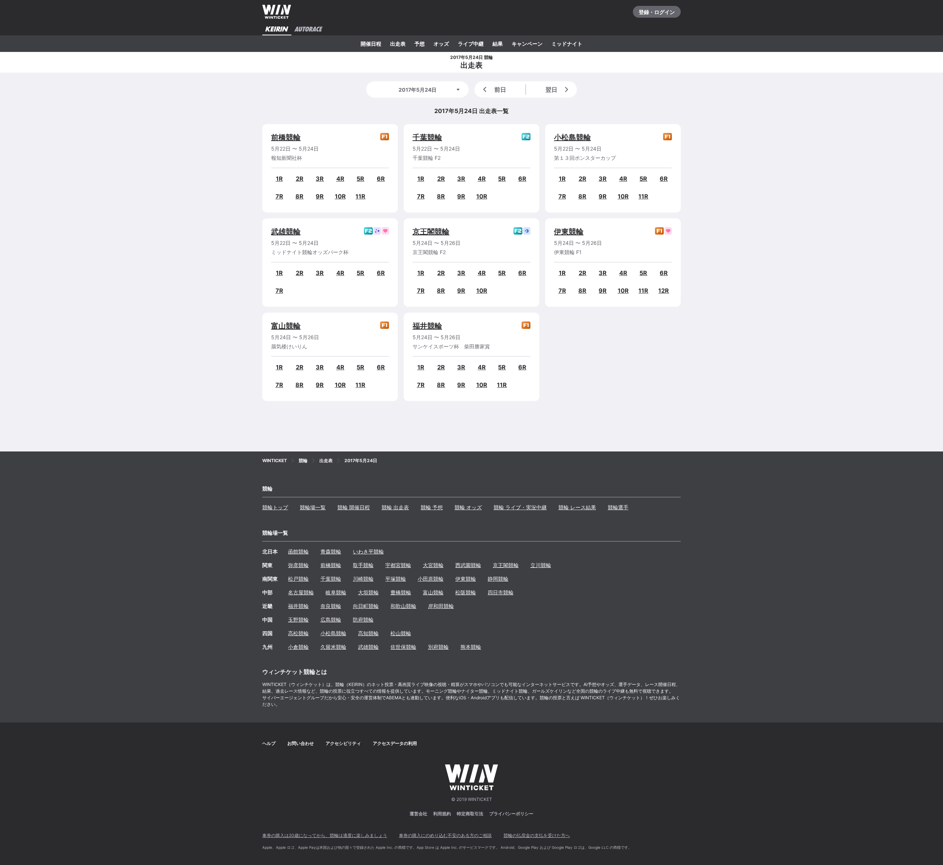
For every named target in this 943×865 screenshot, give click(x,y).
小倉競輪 (298, 647)
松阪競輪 (465, 592)
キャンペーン (527, 44)
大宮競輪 (433, 565)
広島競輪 (330, 619)
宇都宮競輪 (398, 565)
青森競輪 (330, 551)
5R (360, 178)
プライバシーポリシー (511, 813)
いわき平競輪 (368, 551)
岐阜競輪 (336, 592)
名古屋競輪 (301, 592)
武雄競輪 (286, 231)
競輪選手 (618, 507)
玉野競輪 (298, 619)
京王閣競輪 (431, 231)
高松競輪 (298, 633)
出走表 (398, 44)
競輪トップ (275, 507)
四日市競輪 (500, 592)
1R (279, 178)
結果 (497, 44)
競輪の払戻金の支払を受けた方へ (537, 835)
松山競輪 (400, 633)
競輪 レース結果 (577, 507)
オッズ (441, 44)
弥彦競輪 (298, 565)
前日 (500, 89)
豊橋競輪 (400, 592)
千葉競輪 (427, 137)
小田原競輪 (431, 579)
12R (663, 290)
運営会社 (418, 813)
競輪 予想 (432, 507)
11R (360, 196)
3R (320, 178)
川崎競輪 (363, 579)
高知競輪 (368, 633)
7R (279, 196)
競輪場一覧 (313, 507)
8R (299, 196)
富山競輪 (286, 325)
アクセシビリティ (343, 743)
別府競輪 (438, 647)
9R (320, 196)
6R (381, 178)
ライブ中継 (471, 44)
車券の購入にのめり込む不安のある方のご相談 (445, 835)
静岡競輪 (498, 579)
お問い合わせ (300, 743)
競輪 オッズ (468, 507)
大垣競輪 (368, 592)
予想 (419, 44)
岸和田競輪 (441, 606)
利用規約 (442, 813)
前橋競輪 (286, 137)
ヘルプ (269, 743)
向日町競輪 (366, 606)
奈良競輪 (330, 606)
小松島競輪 (572, 137)
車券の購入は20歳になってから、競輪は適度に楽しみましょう (324, 835)
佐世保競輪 (403, 647)
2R (300, 178)
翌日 (551, 89)
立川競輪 (540, 565)
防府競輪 (363, 619)
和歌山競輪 (403, 606)
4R (340, 178)
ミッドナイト (566, 44)
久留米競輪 (333, 647)
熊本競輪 (470, 647)
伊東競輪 (568, 231)
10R (340, 196)
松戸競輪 (298, 579)
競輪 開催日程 (353, 507)
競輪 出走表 (395, 507)
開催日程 (371, 44)
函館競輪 (298, 551)
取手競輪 (363, 565)
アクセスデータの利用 (395, 743)
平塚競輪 (395, 579)
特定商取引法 (470, 813)
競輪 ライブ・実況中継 (520, 507)
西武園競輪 (468, 565)
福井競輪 (427, 325)
